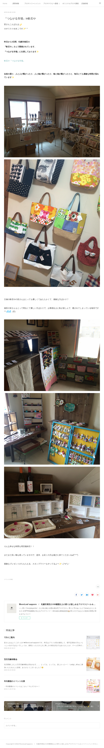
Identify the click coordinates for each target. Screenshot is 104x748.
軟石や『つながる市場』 (14, 60)
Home (5, 3)
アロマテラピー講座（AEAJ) (51, 3)
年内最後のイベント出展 (14, 681)
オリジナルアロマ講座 (70, 3)
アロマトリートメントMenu (33, 3)
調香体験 (16, 3)
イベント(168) (8, 579)
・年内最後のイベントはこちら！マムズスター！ (22, 686)
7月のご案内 (9, 637)
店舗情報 (84, 3)
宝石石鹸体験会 (10, 659)
